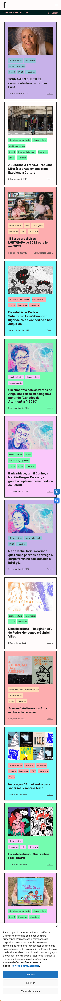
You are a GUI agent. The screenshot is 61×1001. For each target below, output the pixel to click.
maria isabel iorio (33, 538)
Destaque (13, 231)
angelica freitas (16, 377)
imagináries (30, 615)
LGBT (20, 72)
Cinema (12, 771)
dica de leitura (15, 60)
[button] (56, 926)
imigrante (41, 765)
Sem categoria (15, 383)
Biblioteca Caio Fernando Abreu (24, 689)
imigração (29, 765)
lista (27, 225)
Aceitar (30, 974)
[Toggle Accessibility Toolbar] (57, 491)
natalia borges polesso (19, 460)
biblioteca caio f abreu (19, 299)
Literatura (30, 72)
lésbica (28, 454)
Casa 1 (12, 72)
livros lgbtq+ (37, 225)
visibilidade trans (17, 66)
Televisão (21, 157)
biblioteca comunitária (19, 140)
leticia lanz (30, 60)
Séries (12, 157)
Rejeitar (30, 983)
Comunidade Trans (26, 152)
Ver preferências (30, 991)
